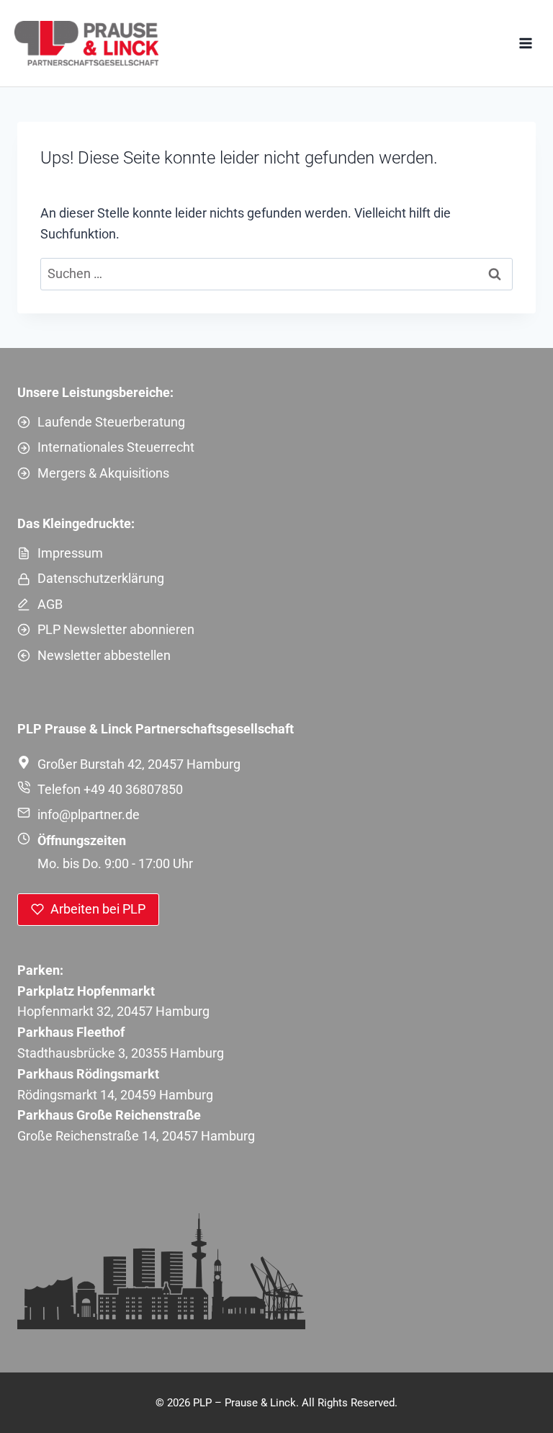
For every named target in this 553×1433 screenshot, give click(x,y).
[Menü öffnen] (525, 43)
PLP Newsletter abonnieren (115, 629)
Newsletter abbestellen (104, 655)
